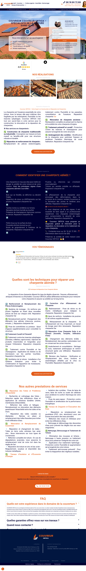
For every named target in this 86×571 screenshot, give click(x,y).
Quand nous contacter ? (20, 523)
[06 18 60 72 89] (64, 2)
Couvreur (19, 3)
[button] (13, 256)
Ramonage (45, 3)
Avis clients (34, 558)
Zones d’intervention (18, 5)
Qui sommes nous (44, 558)
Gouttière (38, 3)
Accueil (13, 3)
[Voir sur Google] (14, 252)
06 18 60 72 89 (73, 2)
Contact (63, 558)
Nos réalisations (25, 558)
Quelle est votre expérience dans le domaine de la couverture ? (42, 501)
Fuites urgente (29, 3)
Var (55, 117)
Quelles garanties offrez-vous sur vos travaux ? (33, 518)
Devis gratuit (55, 558)
